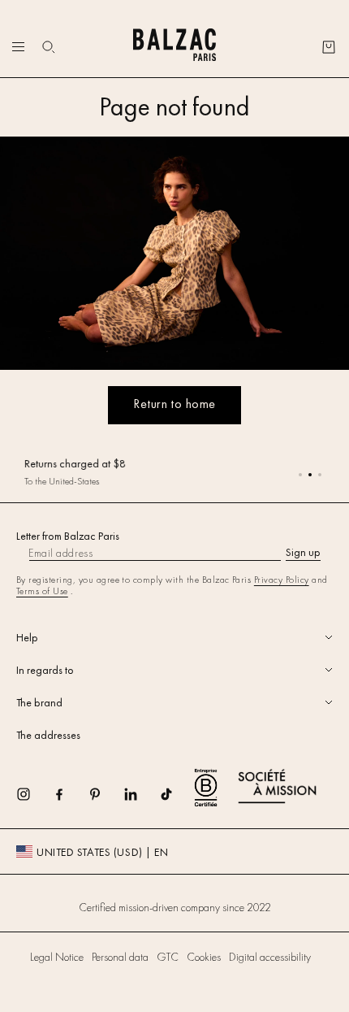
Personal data (120, 956)
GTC (168, 956)
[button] (49, 47)
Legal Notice (57, 956)
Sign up (303, 552)
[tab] (174, 637)
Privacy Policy (281, 579)
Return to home (174, 403)
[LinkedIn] (141, 799)
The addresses (48, 735)
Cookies (204, 956)
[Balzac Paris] (174, 46)
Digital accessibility (270, 956)
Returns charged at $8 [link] (75, 463)
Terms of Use (42, 590)
